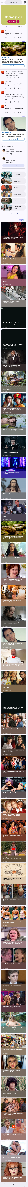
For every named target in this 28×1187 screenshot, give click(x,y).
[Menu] (2, 2)
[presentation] (2, 31)
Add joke (13, 21)
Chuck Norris (8, 30)
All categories (12, 214)
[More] (18, 21)
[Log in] (24, 2)
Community (12, 165)
